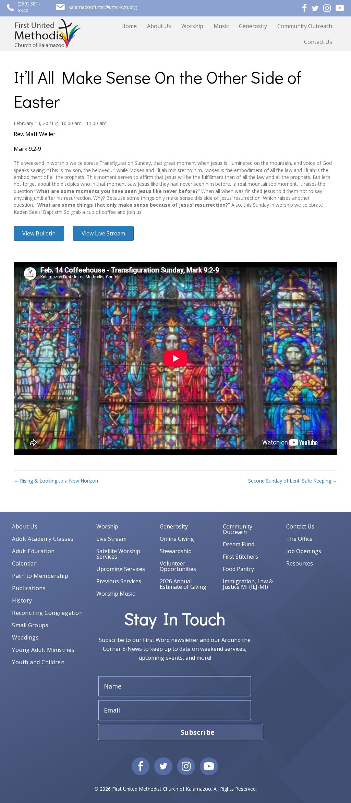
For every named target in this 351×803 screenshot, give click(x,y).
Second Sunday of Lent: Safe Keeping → (292, 480)
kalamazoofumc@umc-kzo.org (103, 7)
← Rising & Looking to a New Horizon (56, 480)
